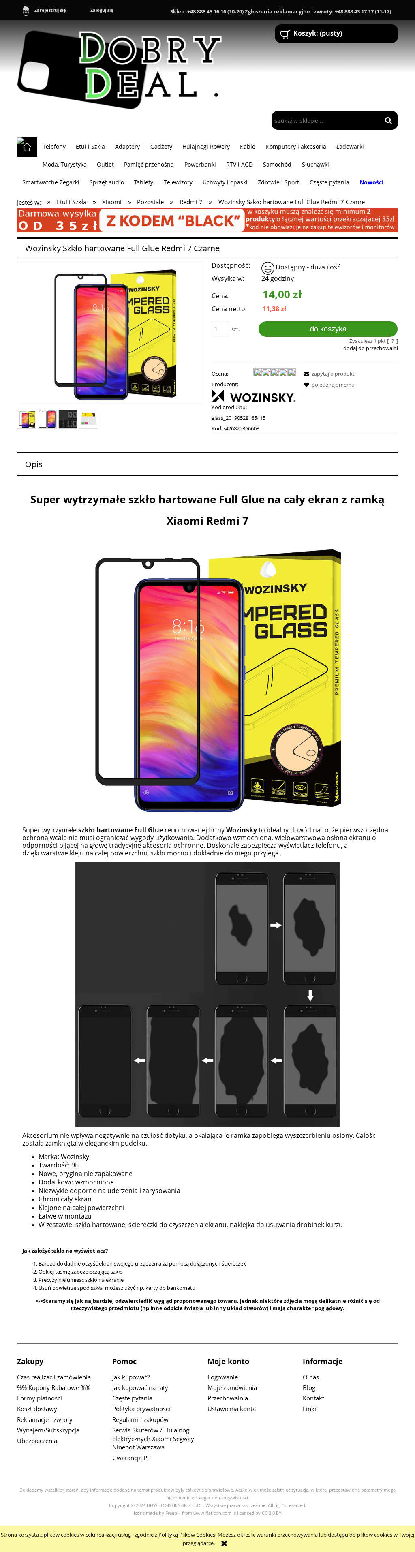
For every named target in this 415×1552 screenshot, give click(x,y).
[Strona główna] (123, 66)
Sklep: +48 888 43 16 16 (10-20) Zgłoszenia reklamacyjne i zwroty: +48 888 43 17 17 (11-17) (280, 11)
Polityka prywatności (141, 1408)
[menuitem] (54, 146)
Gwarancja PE (131, 1458)
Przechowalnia (228, 1398)
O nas (311, 1377)
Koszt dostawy (37, 1408)
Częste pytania (132, 1398)
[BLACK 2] (207, 219)
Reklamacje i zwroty (45, 1419)
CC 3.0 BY (271, 1513)
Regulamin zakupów (140, 1419)
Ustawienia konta (232, 1408)
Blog (309, 1387)
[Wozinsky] (254, 395)
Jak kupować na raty (140, 1387)
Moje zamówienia (232, 1387)
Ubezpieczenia (37, 1441)
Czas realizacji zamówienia (54, 1377)
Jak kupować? (131, 1377)
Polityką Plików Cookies (186, 1534)
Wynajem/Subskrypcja (48, 1430)
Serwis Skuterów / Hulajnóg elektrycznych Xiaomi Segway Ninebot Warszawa (153, 1438)
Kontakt (313, 1398)
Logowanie (223, 1377)
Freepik (173, 1513)
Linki (309, 1408)
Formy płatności (39, 1398)
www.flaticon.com (212, 1513)
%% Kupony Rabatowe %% (53, 1387)
